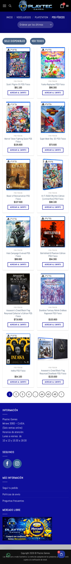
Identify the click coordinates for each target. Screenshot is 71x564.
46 (55, 394)
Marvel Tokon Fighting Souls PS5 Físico (18, 140)
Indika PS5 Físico (18, 370)
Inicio (9, 17)
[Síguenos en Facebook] (7, 463)
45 (48, 394)
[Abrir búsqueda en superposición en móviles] (10, 5)
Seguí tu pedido (10, 488)
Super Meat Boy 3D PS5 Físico (53, 138)
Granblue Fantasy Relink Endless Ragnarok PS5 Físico (53, 312)
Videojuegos (24, 17)
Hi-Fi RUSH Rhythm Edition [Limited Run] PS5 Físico (52, 197)
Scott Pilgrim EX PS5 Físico (18, 84)
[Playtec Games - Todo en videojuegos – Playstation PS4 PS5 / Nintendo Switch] (35, 6)
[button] (4, 6)
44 (42, 394)
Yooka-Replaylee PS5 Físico (53, 84)
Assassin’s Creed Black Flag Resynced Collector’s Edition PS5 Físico (18, 313)
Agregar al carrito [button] (18, 92)
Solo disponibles (14, 41)
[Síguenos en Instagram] (17, 463)
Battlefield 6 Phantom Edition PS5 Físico (52, 255)
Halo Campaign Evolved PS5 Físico (18, 255)
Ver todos (38, 41)
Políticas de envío (11, 494)
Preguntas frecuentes (13, 501)
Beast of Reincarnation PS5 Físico (18, 197)
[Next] (61, 394)
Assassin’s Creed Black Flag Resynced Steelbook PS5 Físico (53, 372)
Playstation (41, 17)
